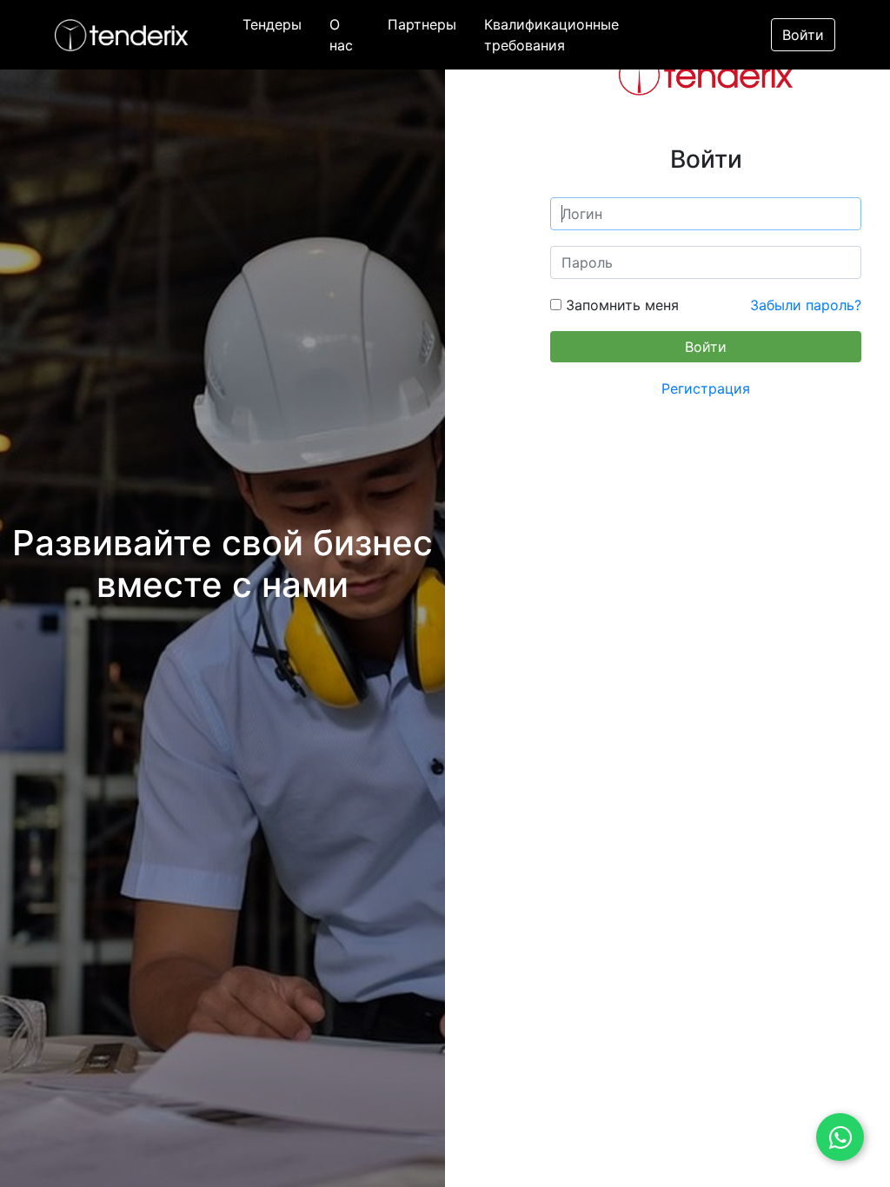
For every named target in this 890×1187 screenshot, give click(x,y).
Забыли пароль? (805, 305)
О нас (341, 35)
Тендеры (272, 24)
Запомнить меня (620, 305)
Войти (803, 34)
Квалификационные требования (551, 35)
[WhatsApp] (840, 1137)
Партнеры (422, 24)
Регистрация (705, 388)
